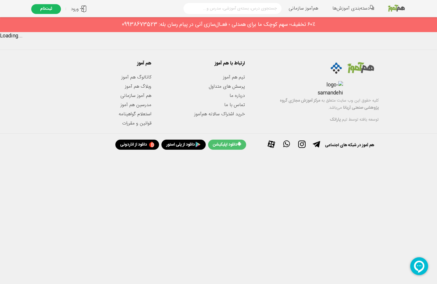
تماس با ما (234, 105)
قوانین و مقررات (136, 123)
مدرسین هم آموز (135, 105)
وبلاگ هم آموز (138, 87)
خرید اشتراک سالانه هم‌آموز (219, 114)
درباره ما (237, 96)
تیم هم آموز (234, 77)
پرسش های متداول (227, 87)
